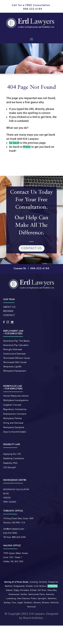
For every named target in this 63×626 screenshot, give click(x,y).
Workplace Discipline (13, 427)
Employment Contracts (14, 413)
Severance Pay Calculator (16, 345)
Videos (7, 497)
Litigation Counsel (12, 404)
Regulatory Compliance (15, 409)
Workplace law (12, 386)
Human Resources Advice (16, 395)
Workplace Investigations (15, 400)
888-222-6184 (19, 537)
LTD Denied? (9, 467)
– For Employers (12, 388)
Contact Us (20, 268)
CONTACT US (31, 248)
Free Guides (9, 501)
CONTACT (9, 315)
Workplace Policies (12, 418)
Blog (6, 493)
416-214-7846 (10, 533)
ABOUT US (9, 307)
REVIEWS (8, 311)
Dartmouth (52, 586)
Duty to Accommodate (14, 431)
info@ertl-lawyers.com (13, 528)
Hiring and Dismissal (13, 422)
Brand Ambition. (33, 618)
